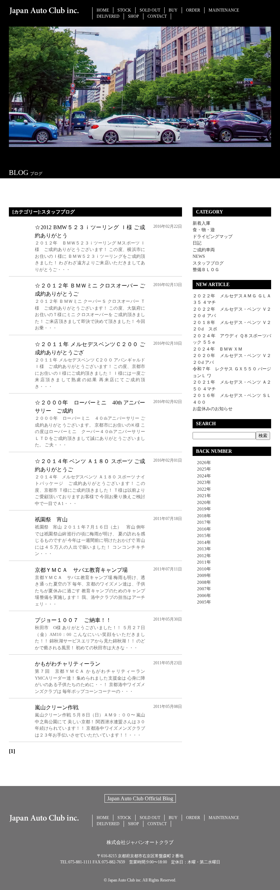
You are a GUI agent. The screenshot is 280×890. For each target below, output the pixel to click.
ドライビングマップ (213, 236)
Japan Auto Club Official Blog (140, 798)
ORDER (193, 10)
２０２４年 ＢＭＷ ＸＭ (217, 349)
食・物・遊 (204, 229)
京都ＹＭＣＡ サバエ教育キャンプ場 (81, 570)
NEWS (199, 256)
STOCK (124, 10)
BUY (173, 10)
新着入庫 (201, 223)
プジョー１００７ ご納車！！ (73, 620)
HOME (103, 10)
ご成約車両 (204, 249)
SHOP (133, 16)
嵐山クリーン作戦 (57, 707)
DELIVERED (108, 16)
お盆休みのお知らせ (213, 408)
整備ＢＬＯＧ (206, 269)
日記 (197, 243)
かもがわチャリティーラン (67, 664)
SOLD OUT (150, 10)
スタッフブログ (208, 263)
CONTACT (157, 16)
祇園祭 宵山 (51, 519)
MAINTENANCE (224, 10)
